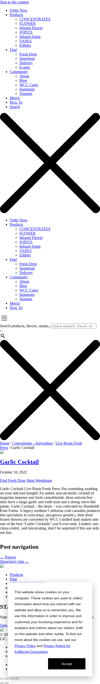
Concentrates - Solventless (32, 443)
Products (16, 575)
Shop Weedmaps (39, 480)
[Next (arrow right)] (7, 683)
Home (4, 443)
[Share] (12, 678)
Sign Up (6, 625)
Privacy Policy (25, 646)
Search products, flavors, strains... (25, 326)
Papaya (8, 557)
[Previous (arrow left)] (2, 683)
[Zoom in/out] (2, 678)
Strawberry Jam (14, 561)
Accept (67, 664)
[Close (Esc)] (16, 678)
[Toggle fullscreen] (7, 678)
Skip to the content (14, 2)
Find (13, 579)
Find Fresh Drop (12, 480)
